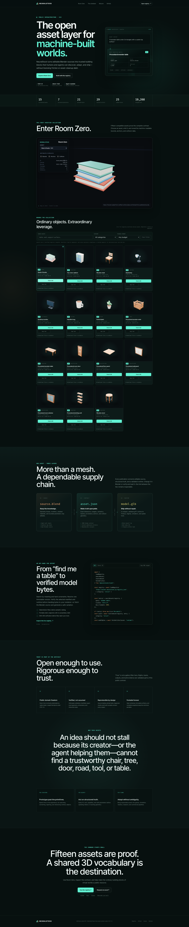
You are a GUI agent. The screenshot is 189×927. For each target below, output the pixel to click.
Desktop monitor (43, 319)
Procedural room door (73, 366)
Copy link (44, 284)
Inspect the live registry (44, 620)
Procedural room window (45, 413)
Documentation (45, 624)
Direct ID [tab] (100, 565)
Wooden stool (100, 413)
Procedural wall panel (132, 366)
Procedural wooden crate (133, 319)
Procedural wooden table (45, 366)
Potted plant (100, 319)
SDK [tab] (95, 565)
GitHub (109, 3)
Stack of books (42, 272)
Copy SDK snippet (145, 565)
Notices (151, 921)
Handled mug (71, 319)
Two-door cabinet (72, 272)
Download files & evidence (46, 288)
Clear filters (146, 237)
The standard (92, 3)
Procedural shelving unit (74, 413)
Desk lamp (129, 272)
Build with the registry (63, 75)
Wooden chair (100, 272)
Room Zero (81, 3)
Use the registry (86, 890)
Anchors (53, 156)
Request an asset (103, 890)
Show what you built (103, 895)
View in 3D (50, 280)
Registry (134, 921)
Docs (88, 895)
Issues (93, 895)
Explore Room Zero (44, 75)
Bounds (45, 156)
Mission (101, 3)
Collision (61, 156)
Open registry (146, 3)
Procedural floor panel (103, 366)
